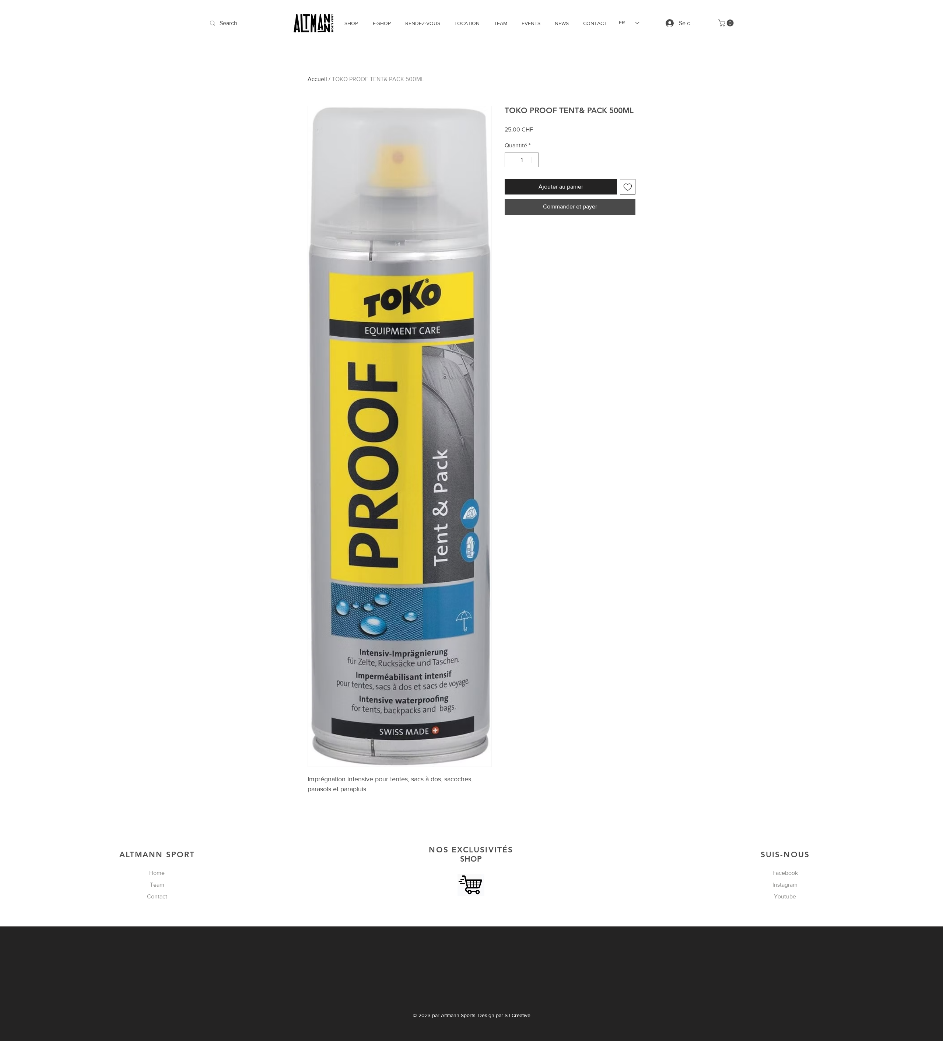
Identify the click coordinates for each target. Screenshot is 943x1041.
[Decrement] (511, 160)
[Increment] (532, 160)
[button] (726, 23)
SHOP (471, 854)
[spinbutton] (521, 160)
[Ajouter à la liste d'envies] (627, 186)
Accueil (317, 79)
